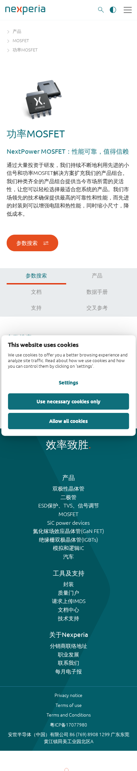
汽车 (68, 557)
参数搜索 (27, 243)
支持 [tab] (36, 308)
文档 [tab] (36, 292)
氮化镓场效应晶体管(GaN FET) (68, 531)
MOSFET (68, 514)
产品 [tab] (97, 275)
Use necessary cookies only (68, 401)
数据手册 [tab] (97, 292)
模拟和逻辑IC (68, 548)
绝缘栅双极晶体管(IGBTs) (68, 540)
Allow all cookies (68, 421)
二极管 (68, 497)
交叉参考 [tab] (97, 308)
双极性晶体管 (68, 489)
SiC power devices (68, 523)
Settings (68, 383)
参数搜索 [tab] (36, 275)
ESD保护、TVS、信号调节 (68, 505)
